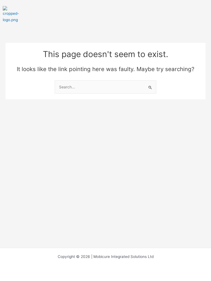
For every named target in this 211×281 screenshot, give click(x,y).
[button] (204, 13)
